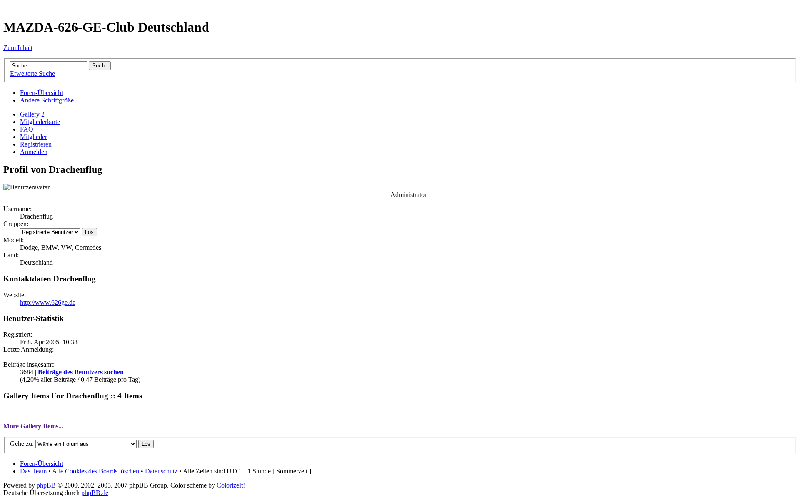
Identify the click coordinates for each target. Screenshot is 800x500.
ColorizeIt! (231, 485)
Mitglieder (33, 136)
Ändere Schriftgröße (47, 100)
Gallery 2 (32, 114)
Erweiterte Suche (32, 73)
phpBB (46, 485)
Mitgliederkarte (40, 121)
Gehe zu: (22, 443)
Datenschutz (161, 471)
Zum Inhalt (17, 47)
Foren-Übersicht (41, 92)
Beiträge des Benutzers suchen (81, 372)
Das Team (33, 471)
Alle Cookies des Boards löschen (95, 471)
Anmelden (34, 151)
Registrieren (36, 144)
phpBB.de (94, 492)
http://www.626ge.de (47, 302)
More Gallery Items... (33, 426)
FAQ (26, 129)
